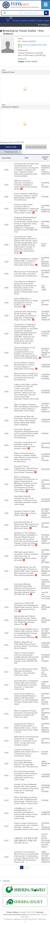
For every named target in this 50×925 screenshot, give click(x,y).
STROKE (45, 197)
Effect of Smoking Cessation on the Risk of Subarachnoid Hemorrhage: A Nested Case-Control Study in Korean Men (26, 800)
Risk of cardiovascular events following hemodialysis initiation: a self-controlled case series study (26, 672)
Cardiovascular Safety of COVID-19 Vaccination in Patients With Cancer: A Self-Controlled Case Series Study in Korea (26, 728)
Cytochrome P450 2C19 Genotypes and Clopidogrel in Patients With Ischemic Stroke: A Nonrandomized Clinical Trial (26, 607)
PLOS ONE (43, 245)
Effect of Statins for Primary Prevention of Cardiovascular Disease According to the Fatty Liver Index (26, 714)
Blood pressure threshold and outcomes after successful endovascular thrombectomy (26, 274)
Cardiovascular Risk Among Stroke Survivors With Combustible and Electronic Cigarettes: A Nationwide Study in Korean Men (25, 315)
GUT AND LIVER (43, 288)
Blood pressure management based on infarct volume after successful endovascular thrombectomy (26, 376)
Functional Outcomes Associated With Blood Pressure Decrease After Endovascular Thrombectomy (26, 763)
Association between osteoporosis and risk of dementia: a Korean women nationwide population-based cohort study (25, 500)
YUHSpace (44, 25)
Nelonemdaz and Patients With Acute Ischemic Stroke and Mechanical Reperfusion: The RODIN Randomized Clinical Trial (26, 620)
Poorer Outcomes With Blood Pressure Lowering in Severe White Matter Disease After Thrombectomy (26, 197)
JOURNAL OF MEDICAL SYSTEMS (45, 225)
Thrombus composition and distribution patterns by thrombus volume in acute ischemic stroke (25, 445)
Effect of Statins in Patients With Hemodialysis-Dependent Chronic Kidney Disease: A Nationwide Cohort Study (26, 407)
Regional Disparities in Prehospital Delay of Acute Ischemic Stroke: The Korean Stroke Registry (26, 645)
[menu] (45, 4)
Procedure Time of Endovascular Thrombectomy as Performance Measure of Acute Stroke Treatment (26, 469)
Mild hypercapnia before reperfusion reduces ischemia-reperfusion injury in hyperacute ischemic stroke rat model (26, 556)
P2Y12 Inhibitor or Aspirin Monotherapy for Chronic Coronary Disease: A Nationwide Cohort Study (24, 366)
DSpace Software (13, 912)
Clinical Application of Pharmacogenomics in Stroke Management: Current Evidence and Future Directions (26, 303)
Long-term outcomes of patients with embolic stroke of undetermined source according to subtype (26, 753)
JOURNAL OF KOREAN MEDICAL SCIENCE (45, 262)
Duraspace (40, 912)
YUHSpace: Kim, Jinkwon (21, 4)
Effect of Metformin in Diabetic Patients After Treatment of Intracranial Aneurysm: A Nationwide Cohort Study (26, 262)
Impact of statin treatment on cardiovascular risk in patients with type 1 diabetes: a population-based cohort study (26, 826)
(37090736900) (30, 61)
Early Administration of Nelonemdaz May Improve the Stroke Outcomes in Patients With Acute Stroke (26, 525)
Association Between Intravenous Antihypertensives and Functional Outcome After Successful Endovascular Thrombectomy (26, 433)
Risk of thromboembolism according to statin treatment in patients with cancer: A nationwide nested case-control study (25, 775)
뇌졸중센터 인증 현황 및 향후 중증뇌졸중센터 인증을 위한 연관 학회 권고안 (26, 840)
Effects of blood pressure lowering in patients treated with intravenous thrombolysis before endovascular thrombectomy (26, 457)
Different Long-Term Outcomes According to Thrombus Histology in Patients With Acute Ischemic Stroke (25, 185)
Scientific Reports (44, 753)
